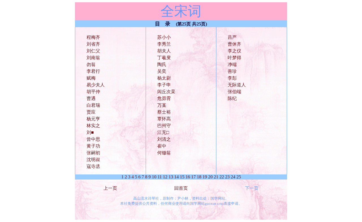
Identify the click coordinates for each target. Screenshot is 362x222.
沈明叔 (93, 159)
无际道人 (237, 84)
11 (160, 176)
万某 (161, 105)
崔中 (161, 146)
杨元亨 (93, 118)
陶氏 (161, 64)
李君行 (93, 71)
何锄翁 (164, 152)
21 (216, 176)
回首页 (181, 188)
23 (227, 176)
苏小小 (164, 37)
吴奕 (161, 71)
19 (204, 176)
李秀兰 (164, 44)
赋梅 (91, 78)
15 (182, 176)
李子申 (164, 84)
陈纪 (232, 98)
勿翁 (91, 64)
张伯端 (234, 91)
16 (188, 176)
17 (193, 176)
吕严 (232, 37)
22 (221, 176)
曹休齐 (234, 44)
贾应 (91, 112)
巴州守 (164, 125)
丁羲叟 (164, 57)
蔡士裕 (164, 112)
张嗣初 (93, 152)
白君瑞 (93, 105)
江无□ (163, 132)
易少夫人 (96, 84)
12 (165, 176)
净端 (232, 64)
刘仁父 (93, 50)
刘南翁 (93, 57)
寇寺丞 (93, 166)
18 (199, 176)
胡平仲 (93, 91)
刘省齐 (93, 44)
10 (154, 176)
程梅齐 (93, 37)
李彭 (232, 78)
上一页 (110, 188)
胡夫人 (164, 50)
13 (171, 176)
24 (233, 176)
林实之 (93, 125)
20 (210, 176)
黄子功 (93, 146)
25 (238, 176)
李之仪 (234, 50)
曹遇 (91, 98)
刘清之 (164, 139)
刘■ (90, 132)
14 (176, 176)
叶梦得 (234, 57)
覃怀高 (164, 118)
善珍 (232, 71)
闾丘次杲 (166, 91)
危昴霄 (164, 98)
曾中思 (93, 139)
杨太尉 (164, 78)
